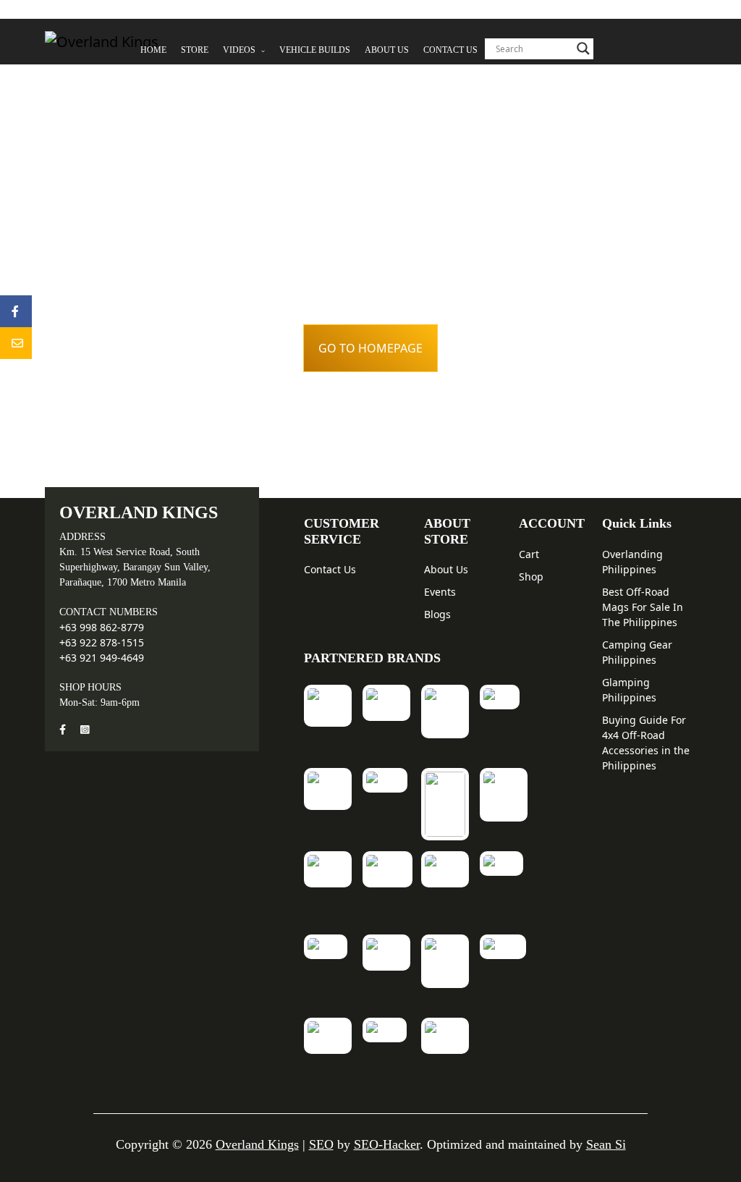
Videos (240, 50)
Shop (531, 576)
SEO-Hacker (387, 1144)
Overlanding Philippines (632, 561)
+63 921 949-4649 (101, 657)
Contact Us (450, 50)
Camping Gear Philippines (637, 652)
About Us (387, 50)
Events (440, 592)
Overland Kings (257, 1144)
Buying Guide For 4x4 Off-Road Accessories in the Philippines (646, 742)
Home (153, 50)
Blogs (437, 614)
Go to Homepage (370, 348)
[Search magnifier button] (583, 48)
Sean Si (606, 1144)
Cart (529, 554)
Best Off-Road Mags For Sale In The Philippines (642, 607)
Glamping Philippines (629, 689)
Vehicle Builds (314, 50)
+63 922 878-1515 (101, 642)
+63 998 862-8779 (101, 627)
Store (194, 50)
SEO (321, 1144)
